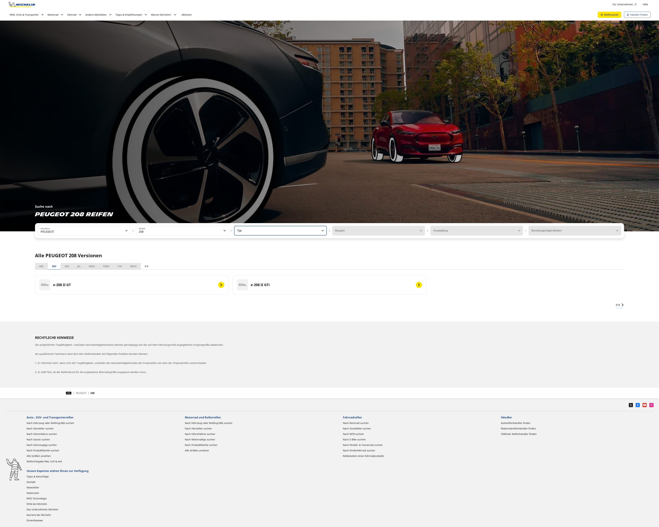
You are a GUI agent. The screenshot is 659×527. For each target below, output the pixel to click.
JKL (79, 266)
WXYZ (133, 266)
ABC (41, 266)
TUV (120, 266)
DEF (54, 266)
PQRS (106, 266)
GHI (67, 266)
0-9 (146, 266)
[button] (126, 231)
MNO (92, 266)
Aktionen (187, 14)
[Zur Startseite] (22, 4)
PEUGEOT (81, 393)
